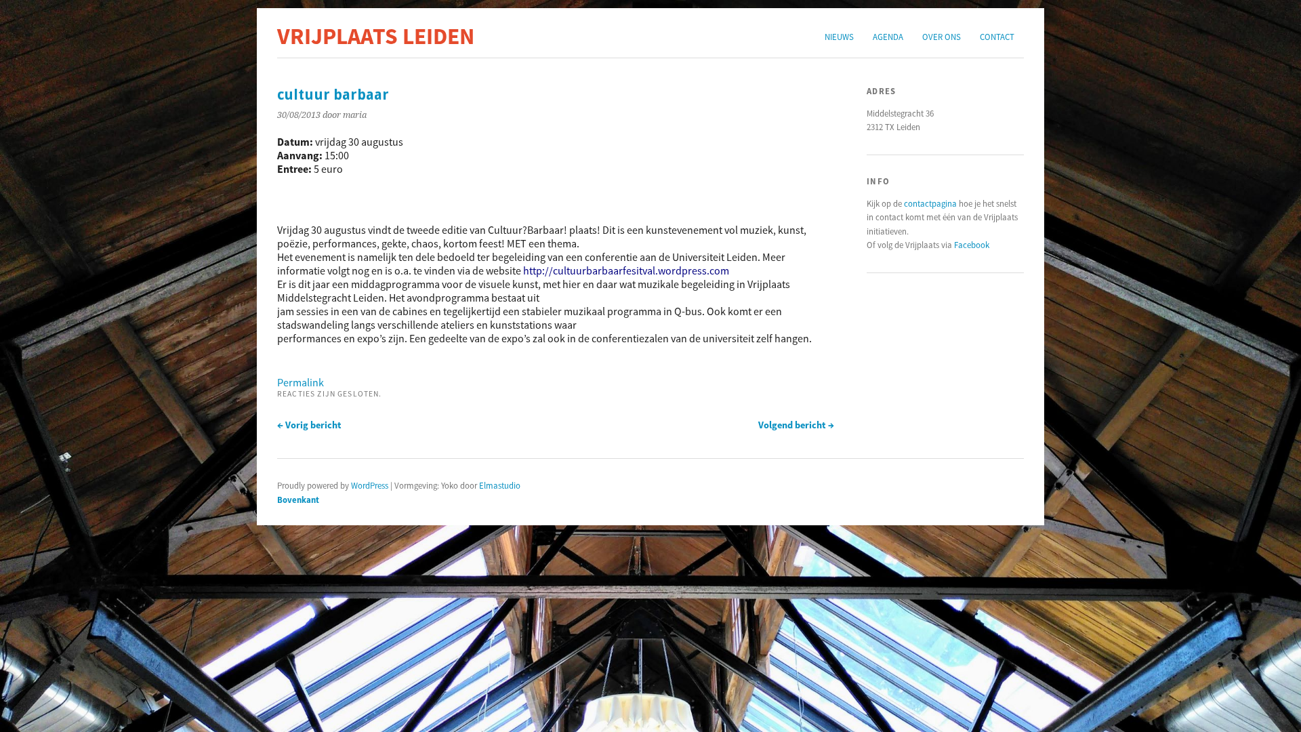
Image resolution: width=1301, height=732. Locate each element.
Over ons (941, 36)
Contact (997, 36)
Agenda (888, 36)
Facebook (971, 244)
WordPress (369, 485)
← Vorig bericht (309, 425)
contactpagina (930, 203)
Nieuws (839, 36)
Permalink (300, 382)
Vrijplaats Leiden (375, 36)
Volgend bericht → (796, 425)
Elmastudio (499, 485)
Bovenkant (298, 499)
